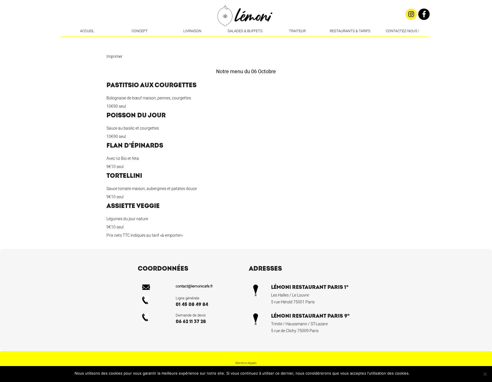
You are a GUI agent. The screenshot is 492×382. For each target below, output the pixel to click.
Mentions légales (246, 363)
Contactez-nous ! (402, 31)
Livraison (192, 31)
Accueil (87, 31)
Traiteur (297, 31)
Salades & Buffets (245, 31)
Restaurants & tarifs (350, 31)
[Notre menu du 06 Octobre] (254, 41)
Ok (415, 373)
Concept (140, 31)
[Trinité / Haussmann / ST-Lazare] (245, 41)
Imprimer (114, 57)
